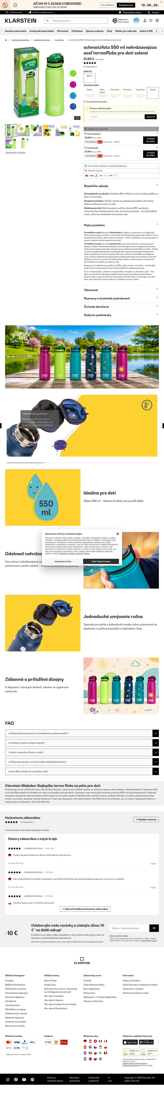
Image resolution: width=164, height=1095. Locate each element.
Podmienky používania (131, 1065)
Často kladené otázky (132, 12)
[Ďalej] (162, 31)
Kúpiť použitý (92, 148)
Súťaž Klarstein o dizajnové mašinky (140, 984)
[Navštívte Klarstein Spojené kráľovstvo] (90, 1047)
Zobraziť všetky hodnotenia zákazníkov (86, 909)
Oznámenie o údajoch (133, 989)
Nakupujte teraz (126, 5)
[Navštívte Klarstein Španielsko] (85, 1047)
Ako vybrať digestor (53, 1000)
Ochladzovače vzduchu (16, 1013)
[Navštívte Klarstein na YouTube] (24, 1079)
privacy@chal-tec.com (149, 941)
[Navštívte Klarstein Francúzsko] (100, 1041)
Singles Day (50, 984)
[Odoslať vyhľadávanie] (47, 20)
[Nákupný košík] (157, 20)
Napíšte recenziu (147, 819)
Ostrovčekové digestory (16, 993)
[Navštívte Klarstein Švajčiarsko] (95, 1041)
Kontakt (155, 12)
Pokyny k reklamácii (93, 1001)
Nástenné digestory (14, 1017)
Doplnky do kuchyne (42, 40)
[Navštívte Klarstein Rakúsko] (90, 1041)
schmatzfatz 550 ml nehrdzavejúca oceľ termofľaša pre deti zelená (95, 40)
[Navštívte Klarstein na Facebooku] (15, 1079)
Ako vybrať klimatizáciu (55, 1008)
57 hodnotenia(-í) (90, 67)
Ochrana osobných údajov (119, 936)
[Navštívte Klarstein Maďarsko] (100, 1047)
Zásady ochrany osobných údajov (134, 1063)
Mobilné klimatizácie (15, 984)
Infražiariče (10, 1001)
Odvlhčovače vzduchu (15, 989)
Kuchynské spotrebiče (20, 40)
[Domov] (8, 40)
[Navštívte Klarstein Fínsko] (100, 1053)
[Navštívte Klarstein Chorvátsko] (85, 1053)
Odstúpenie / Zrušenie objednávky (100, 997)
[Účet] (145, 20)
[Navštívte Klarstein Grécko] (100, 1059)
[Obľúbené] (150, 20)
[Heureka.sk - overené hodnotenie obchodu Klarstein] (136, 20)
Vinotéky (9, 980)
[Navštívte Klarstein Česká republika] (95, 1047)
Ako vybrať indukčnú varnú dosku (60, 1004)
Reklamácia (89, 993)
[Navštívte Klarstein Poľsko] (105, 1047)
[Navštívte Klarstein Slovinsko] (95, 1058)
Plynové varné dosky (15, 1025)
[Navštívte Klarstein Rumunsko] (90, 1053)
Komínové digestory (14, 997)
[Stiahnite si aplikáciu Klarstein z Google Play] (146, 1042)
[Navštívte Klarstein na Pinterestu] (32, 1079)
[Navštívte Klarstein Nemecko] (85, 1041)
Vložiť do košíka (150, 140)
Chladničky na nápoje (15, 1009)
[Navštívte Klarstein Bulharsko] (95, 1053)
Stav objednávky (92, 989)
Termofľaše (59, 40)
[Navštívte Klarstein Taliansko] (105, 1041)
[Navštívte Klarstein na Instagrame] (7, 1079)
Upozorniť (151, 117)
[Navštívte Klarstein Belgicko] (105, 1053)
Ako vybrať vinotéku (53, 996)
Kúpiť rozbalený (94, 134)
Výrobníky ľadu (12, 1005)
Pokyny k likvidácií (131, 980)
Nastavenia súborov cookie (136, 993)
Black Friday (50, 980)
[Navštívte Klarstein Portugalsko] (90, 1058)
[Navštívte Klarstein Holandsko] (85, 1058)
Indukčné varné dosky (15, 1021)
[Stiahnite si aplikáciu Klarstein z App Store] (130, 1042)
